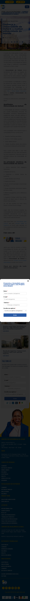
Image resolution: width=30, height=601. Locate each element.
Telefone (7, 302)
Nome (6, 291)
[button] (28, 280)
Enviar (15, 315)
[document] (15, 300)
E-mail (6, 297)
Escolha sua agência (10, 308)
